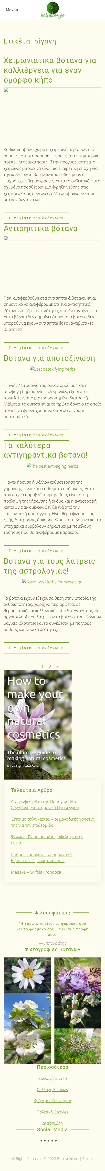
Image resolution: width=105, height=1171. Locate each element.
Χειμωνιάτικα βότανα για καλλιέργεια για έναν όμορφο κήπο (50, 70)
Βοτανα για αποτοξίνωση (49, 358)
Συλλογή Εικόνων (52, 1089)
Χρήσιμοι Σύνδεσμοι (52, 1100)
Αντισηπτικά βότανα (41, 228)
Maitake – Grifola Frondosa (36, 872)
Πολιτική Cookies (52, 1112)
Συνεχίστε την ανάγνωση (36, 218)
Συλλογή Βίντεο (52, 1078)
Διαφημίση (52, 1123)
